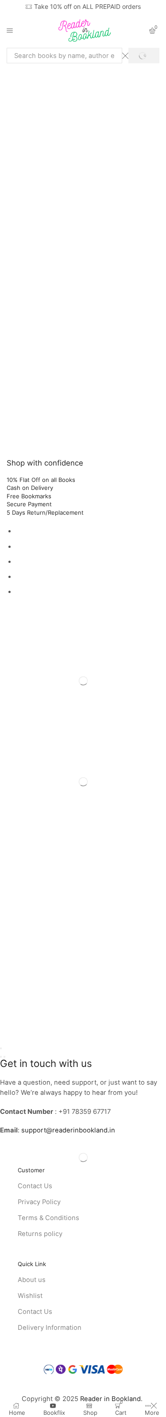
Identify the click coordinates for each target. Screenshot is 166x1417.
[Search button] (143, 55)
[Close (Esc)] (1, 1048)
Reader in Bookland (110, 1399)
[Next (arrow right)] (4, 1057)
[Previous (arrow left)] (1, 1057)
